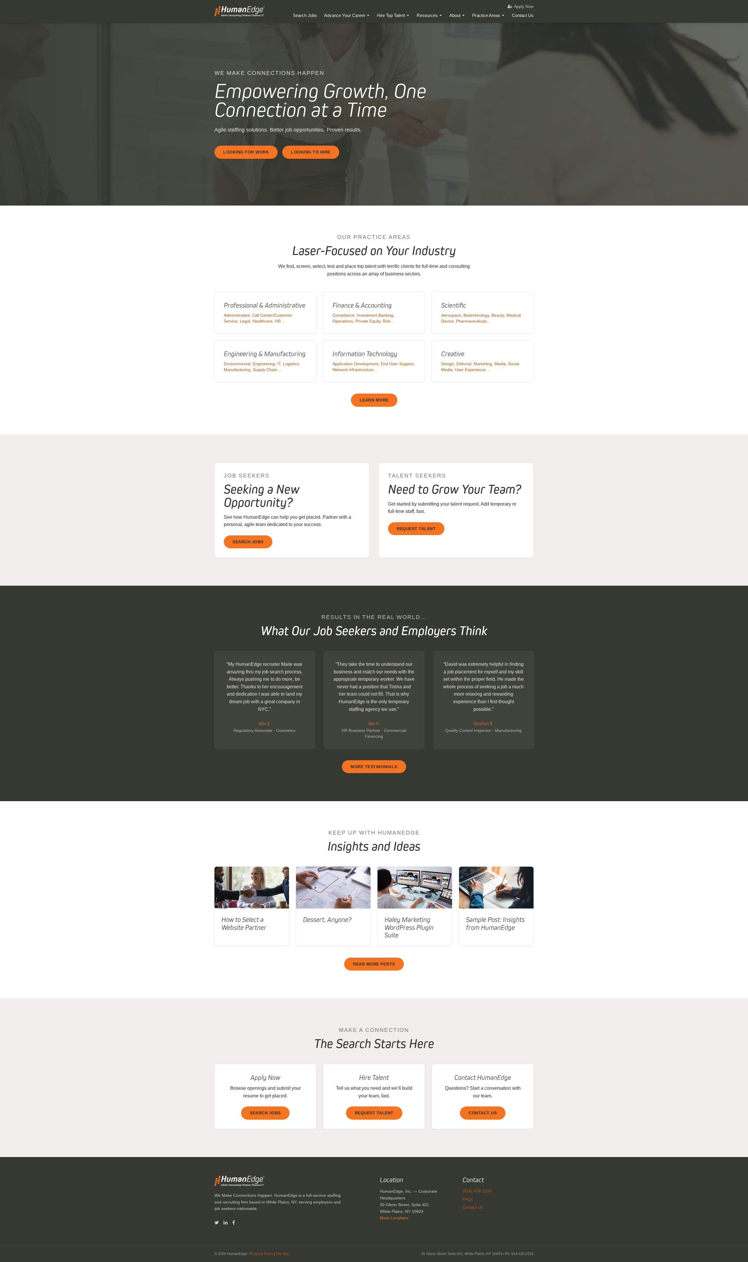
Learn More (374, 400)
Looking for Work (246, 152)
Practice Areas (486, 15)
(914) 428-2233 (477, 1191)
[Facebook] (233, 1223)
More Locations (394, 1218)
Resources (427, 15)
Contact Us (523, 15)
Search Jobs (305, 15)
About (454, 15)
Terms (268, 1254)
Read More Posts (374, 964)
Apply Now (524, 6)
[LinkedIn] (226, 1223)
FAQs (468, 1199)
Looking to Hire (310, 152)
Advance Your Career (344, 15)
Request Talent (416, 528)
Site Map (283, 1254)
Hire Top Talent (391, 15)
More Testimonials (374, 766)
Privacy (255, 1254)
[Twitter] (216, 1223)
